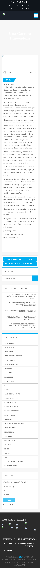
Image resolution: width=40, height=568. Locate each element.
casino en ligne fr (12, 394)
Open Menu (36, 15)
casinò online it (11, 406)
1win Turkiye (9, 360)
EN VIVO (8, 550)
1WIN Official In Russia (13, 356)
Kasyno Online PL (11, 411)
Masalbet (8, 419)
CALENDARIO (18, 543)
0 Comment (33, 72)
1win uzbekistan (11, 364)
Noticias (8, 80)
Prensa (7, 453)
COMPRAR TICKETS (28, 545)
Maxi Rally (10, 487)
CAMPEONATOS (18, 539)
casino (7, 390)
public (7, 457)
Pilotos (7, 445)
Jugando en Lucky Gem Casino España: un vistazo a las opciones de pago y (20, 296)
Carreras (8, 385)
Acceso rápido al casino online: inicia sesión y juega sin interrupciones (22, 304)
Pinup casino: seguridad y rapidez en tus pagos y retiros (20, 311)
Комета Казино (11, 466)
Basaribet (8, 377)
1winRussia (9, 368)
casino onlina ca (11, 398)
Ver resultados (8, 505)
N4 (7, 491)
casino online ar (11, 402)
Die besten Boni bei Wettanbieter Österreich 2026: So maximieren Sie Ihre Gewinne (21, 318)
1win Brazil (9, 347)
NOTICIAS (7, 539)
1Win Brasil (9, 343)
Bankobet (8, 373)
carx (9, 72)
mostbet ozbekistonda (14, 423)
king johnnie (9, 415)
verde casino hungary (13, 461)
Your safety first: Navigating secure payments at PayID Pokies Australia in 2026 (22, 325)
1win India (8, 352)
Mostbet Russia (10, 428)
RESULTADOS (28, 539)
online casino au (11, 440)
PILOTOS (8, 543)
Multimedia (9, 432)
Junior (8, 494)
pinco (6, 449)
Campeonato (9, 381)
